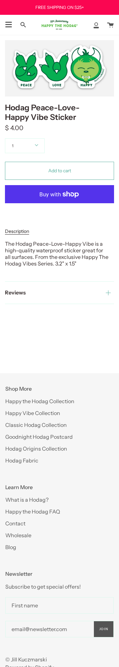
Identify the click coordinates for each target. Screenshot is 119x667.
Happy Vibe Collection (32, 413)
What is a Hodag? (27, 499)
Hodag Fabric (21, 460)
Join (103, 629)
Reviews (15, 292)
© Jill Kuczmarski (26, 659)
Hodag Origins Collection (36, 448)
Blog (10, 547)
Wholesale (18, 535)
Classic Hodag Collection (36, 425)
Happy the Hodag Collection (39, 401)
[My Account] (96, 25)
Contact (15, 523)
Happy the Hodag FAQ (32, 511)
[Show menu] (8, 25)
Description (17, 231)
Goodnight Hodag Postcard (39, 436)
